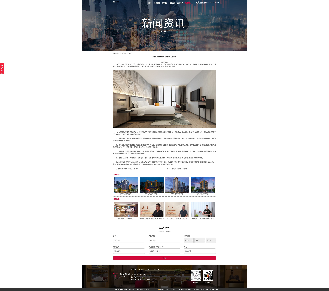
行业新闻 (130, 53)
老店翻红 (164, 3)
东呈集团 (157, 3)
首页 (149, 3)
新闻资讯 (187, 3)
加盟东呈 (172, 3)
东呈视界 (180, 3)
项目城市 (187, 236)
